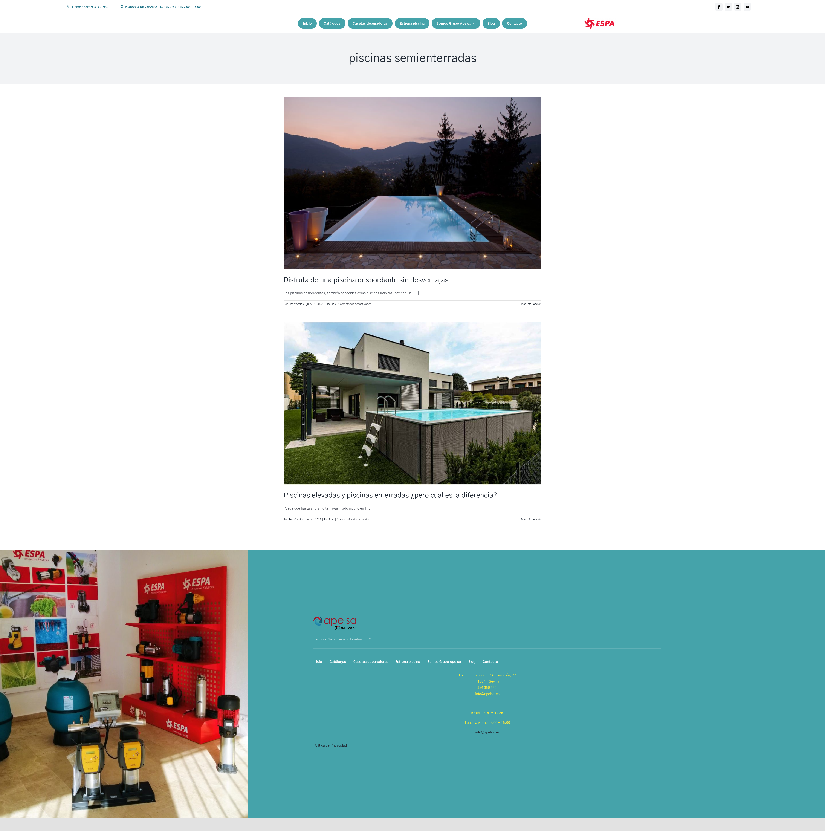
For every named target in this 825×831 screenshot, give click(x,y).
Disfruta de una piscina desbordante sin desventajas (366, 280)
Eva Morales (296, 304)
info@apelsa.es (487, 732)
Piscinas (330, 304)
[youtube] (747, 7)
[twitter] (728, 7)
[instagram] (737, 7)
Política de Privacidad (330, 745)
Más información (531, 304)
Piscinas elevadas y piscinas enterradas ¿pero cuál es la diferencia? (390, 495)
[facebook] (719, 7)
